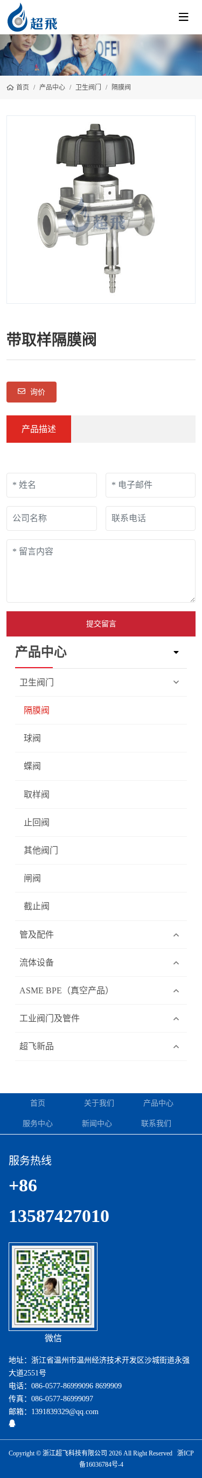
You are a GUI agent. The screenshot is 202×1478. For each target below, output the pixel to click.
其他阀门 (41, 850)
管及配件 (36, 934)
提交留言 (101, 624)
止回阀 (37, 822)
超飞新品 (36, 1046)
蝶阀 (32, 766)
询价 (36, 392)
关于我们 (99, 1103)
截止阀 (37, 906)
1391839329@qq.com (65, 1412)
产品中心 (158, 1103)
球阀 (32, 738)
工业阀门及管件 (49, 1018)
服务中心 (38, 1124)
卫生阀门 (36, 682)
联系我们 (156, 1124)
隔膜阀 (37, 710)
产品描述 (39, 429)
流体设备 (36, 962)
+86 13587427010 (59, 1200)
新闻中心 (97, 1124)
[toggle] (184, 17)
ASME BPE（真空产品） (66, 990)
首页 (37, 1103)
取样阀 (37, 794)
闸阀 (32, 878)
